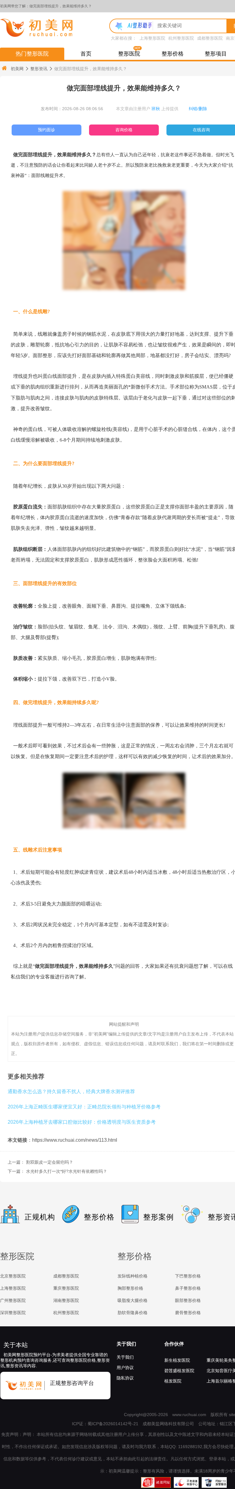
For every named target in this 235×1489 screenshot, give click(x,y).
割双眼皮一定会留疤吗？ (49, 1162)
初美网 (17, 68)
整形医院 (129, 54)
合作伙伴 (174, 1343)
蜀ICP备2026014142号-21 (113, 1423)
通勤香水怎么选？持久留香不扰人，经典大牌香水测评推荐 (71, 1091)
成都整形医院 (210, 38)
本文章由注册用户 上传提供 (147, 108)
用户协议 (125, 1367)
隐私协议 (125, 1377)
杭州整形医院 (181, 38)
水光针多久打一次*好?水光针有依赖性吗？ (66, 1171)
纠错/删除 (198, 108)
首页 (85, 54)
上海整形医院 (152, 38)
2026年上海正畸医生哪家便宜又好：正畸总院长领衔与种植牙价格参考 (84, 1106)
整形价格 (173, 54)
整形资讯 (38, 68)
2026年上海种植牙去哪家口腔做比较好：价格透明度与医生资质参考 (82, 1122)
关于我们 (126, 1343)
